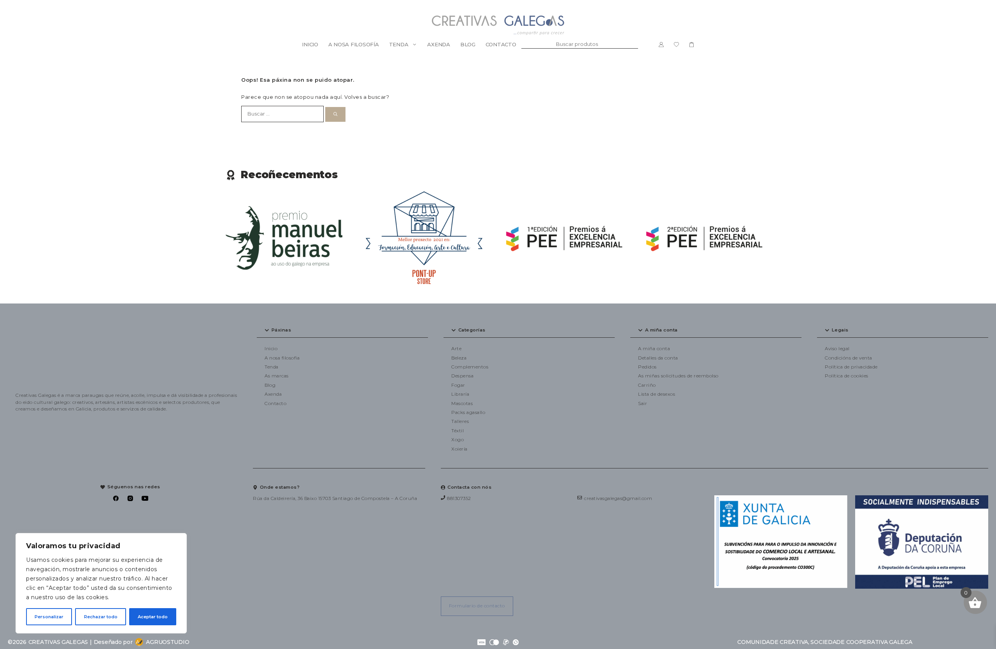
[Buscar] (335, 114)
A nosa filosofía (353, 44)
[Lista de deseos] (676, 44)
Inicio (310, 44)
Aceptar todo (153, 616)
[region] (101, 583)
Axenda (438, 44)
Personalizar (49, 616)
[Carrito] (691, 44)
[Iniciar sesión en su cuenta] (661, 44)
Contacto (501, 44)
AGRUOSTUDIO (167, 641)
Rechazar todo (100, 616)
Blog (467, 44)
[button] (342, 330)
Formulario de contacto (477, 606)
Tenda (399, 44)
